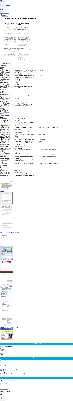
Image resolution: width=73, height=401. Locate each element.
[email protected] (8, 110)
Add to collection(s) (3, 13)
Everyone (2, 354)
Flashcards (1, 7)
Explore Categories (2, 1)
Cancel (1, 400)
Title (1, 348)
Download (1, 341)
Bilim (3, 14)
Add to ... (2, 12)
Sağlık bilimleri (4, 15)
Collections (4, 7)
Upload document (2, 5)
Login (1, 4)
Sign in (1, 362)
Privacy (1, 370)
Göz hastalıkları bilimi (5, 16)
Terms (3, 370)
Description (3, 350)
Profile (1, 11)
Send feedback (2, 375)
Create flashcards (7, 5)
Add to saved (7, 13)
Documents (1, 365)
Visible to (1, 353)
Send (3, 400)
